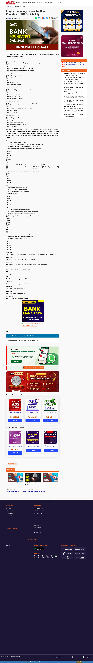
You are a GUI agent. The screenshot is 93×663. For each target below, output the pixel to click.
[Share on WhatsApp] (36, 18)
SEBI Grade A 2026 (38, 513)
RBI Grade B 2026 (38, 508)
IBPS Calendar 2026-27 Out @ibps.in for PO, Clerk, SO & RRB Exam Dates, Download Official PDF (74, 110)
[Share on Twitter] (47, 18)
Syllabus (39, 2)
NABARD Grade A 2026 (39, 510)
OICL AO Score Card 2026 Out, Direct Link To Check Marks (73, 105)
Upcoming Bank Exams (29, 2)
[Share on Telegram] (39, 18)
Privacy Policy (87, 657)
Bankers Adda (37, 525)
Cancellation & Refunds (66, 657)
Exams (18, 2)
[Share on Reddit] (42, 18)
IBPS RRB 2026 (10, 513)
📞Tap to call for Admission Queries (33, 367)
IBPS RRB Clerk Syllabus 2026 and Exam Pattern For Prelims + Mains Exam (74, 96)
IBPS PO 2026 (9, 518)
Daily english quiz (12, 463)
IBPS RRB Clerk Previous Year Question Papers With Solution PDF (74, 74)
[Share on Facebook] (44, 18)
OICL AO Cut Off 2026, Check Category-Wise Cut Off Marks (74, 101)
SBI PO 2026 (9, 508)
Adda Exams (37, 530)
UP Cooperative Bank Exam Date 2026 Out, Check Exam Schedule (74, 78)
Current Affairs (48, 2)
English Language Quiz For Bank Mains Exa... (32, 484)
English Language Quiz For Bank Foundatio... (15, 484)
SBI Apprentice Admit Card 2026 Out (75, 64)
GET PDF (79, 661)
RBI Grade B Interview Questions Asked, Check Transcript (74, 92)
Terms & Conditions (78, 657)
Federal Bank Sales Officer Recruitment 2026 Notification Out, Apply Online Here (74, 82)
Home (7, 6)
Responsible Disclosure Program (51, 657)
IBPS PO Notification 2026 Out (73, 62)
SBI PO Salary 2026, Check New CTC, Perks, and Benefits (74, 115)
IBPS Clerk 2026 (10, 510)
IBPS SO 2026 (9, 515)
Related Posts (10, 470)
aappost (9, 18)
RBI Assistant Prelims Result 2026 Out (75, 66)
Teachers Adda (37, 532)
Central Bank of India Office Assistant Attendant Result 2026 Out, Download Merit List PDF (73, 87)
